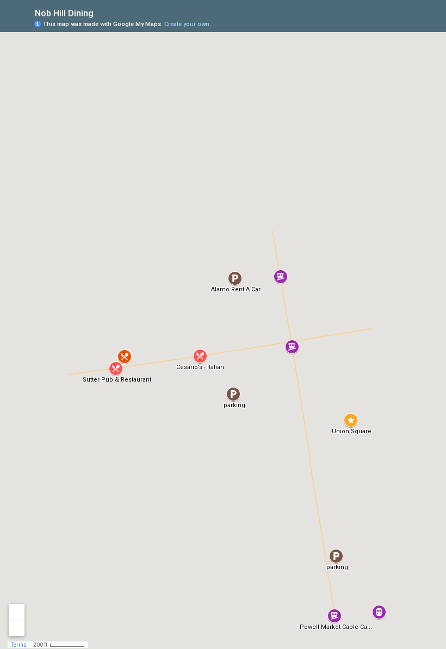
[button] (200, 356)
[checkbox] (102, 12)
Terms (19, 645)
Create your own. (187, 24)
